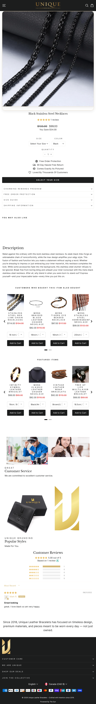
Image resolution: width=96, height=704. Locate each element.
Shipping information (19, 205)
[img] (10, 592)
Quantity (48, 149)
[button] (44, 120)
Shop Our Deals (12, 672)
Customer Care (12, 659)
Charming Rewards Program (23, 189)
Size (39, 139)
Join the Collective (16, 678)
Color (58, 139)
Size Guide (11, 200)
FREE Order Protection (19, 194)
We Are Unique (12, 665)
